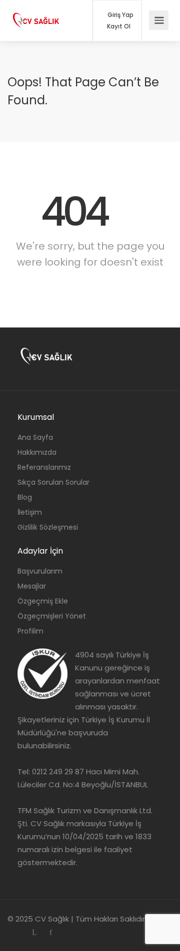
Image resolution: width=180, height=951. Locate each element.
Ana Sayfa (35, 437)
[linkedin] (34, 932)
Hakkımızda (37, 452)
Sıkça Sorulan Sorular (54, 482)
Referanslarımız (44, 467)
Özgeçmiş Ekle (43, 601)
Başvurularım (40, 571)
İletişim (30, 512)
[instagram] (18, 932)
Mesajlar (32, 586)
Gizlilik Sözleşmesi (48, 527)
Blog (25, 497)
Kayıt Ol (118, 26)
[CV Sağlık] (36, 13)
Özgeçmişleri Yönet (52, 616)
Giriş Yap (120, 15)
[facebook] (50, 932)
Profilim (31, 631)
